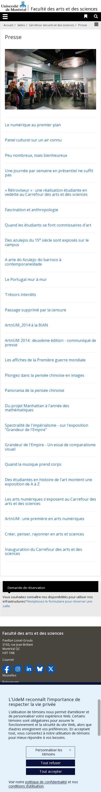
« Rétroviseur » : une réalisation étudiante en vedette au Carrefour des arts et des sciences (46, 192)
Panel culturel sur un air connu (33, 140)
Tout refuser (51, 763)
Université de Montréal (13, 6)
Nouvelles (9, 675)
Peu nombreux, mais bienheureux (36, 155)
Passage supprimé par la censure (35, 310)
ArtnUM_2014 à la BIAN (26, 325)
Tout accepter (50, 771)
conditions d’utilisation (26, 786)
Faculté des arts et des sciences (64, 9)
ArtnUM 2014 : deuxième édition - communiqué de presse (50, 342)
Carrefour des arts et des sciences (51, 25)
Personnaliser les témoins (53, 752)
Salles (21, 25)
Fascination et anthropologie (31, 209)
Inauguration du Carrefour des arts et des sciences (43, 551)
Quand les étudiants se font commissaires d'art (48, 225)
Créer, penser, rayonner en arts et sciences (44, 534)
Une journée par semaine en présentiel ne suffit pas (49, 173)
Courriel (8, 660)
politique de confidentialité (46, 782)
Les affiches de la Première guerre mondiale (45, 360)
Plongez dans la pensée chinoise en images (44, 375)
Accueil (8, 25)
